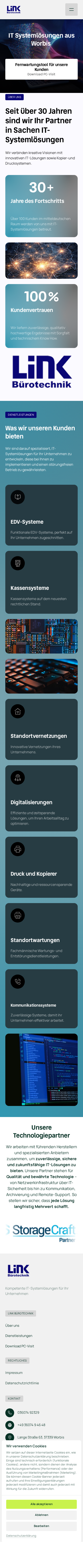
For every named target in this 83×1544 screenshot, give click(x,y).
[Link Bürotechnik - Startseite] (13, 9)
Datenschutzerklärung (21, 1536)
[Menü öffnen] (71, 9)
